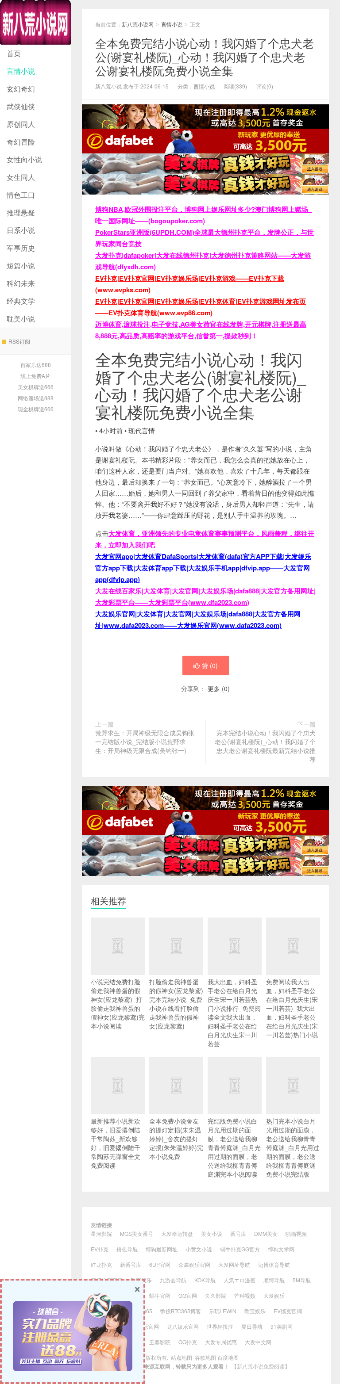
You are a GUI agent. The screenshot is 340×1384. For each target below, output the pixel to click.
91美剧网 (281, 1326)
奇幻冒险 (21, 142)
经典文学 (21, 301)
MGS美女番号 (136, 1233)
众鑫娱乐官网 (194, 1264)
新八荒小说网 (35, 22)
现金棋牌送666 (36, 409)
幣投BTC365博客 (180, 1311)
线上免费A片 (35, 375)
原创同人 (21, 124)
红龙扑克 (101, 1264)
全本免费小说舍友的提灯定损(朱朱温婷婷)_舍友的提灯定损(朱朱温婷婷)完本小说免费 (176, 1138)
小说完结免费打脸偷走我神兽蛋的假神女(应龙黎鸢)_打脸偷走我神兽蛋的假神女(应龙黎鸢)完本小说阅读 (118, 1003)
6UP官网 (159, 1264)
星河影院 (101, 1233)
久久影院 (215, 1295)
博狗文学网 (281, 1249)
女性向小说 (24, 159)
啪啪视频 (296, 1233)
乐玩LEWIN (222, 1311)
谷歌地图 (205, 1357)
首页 (14, 53)
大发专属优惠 (221, 1342)
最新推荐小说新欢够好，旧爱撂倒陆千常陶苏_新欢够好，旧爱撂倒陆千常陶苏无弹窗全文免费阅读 (115, 1143)
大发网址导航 (234, 1264)
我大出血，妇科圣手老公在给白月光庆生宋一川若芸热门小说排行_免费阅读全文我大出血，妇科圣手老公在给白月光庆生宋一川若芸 (234, 1012)
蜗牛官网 (159, 1295)
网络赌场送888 (36, 397)
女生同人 (21, 177)
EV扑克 (99, 1249)
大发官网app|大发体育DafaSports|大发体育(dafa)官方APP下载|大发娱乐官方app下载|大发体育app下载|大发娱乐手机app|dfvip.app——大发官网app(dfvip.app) (203, 567)
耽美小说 (21, 319)
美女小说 (211, 1233)
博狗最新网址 (162, 1249)
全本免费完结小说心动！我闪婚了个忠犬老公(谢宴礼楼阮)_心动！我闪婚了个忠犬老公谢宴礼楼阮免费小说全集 (204, 56)
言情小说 (21, 71)
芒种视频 (244, 1295)
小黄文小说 (198, 1249)
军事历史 (21, 248)
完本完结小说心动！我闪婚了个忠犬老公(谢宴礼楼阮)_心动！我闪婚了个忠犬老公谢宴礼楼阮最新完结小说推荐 (265, 746)
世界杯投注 (220, 1326)
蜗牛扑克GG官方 (240, 1249)
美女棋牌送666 (36, 386)
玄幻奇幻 (21, 89)
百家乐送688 (35, 364)
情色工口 (21, 195)
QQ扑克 (187, 1342)
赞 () (210, 665)
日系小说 (21, 230)
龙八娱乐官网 (183, 1326)
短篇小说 (21, 265)
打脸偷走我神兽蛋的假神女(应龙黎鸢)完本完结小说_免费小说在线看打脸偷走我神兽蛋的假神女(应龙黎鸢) (176, 1003)
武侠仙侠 (21, 106)
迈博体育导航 (274, 1264)
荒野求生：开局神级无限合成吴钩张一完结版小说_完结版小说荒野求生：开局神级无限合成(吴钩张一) (144, 741)
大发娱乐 (274, 1295)
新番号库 (130, 1264)
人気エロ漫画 (239, 1280)
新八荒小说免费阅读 (261, 1366)
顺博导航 (274, 1280)
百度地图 (228, 1357)
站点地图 (181, 1357)
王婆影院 (159, 1342)
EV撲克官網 (288, 1311)
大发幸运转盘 (177, 1233)
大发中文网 (258, 1342)
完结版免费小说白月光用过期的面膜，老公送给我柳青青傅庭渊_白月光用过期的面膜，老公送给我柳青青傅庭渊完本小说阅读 (234, 1147)
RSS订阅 (19, 341)
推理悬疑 (21, 212)
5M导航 (302, 1280)
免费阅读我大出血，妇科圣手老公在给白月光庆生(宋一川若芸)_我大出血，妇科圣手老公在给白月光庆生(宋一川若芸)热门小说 (292, 1008)
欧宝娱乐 (255, 1311)
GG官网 (187, 1295)
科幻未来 (21, 283)
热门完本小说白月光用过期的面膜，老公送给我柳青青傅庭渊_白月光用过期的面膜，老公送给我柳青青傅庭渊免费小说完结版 (292, 1147)
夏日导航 (252, 1326)
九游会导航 (173, 1280)
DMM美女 (266, 1233)
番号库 (238, 1233)
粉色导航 (127, 1249)
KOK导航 (205, 1280)
